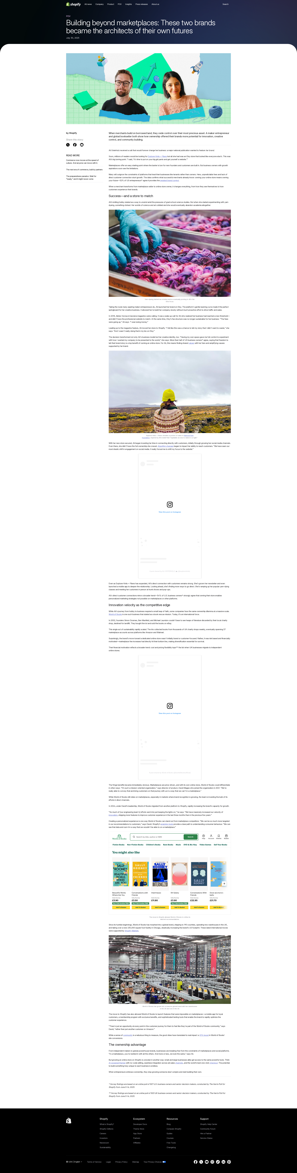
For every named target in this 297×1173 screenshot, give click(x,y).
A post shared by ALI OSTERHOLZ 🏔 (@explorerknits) (170, 571)
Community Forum (207, 1129)
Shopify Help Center (208, 1124)
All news (88, 4)
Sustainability (105, 1147)
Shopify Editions (106, 1129)
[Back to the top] (68, 1121)
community (127, 1035)
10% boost (204, 1035)
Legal (108, 1162)
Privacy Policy (121, 1162)
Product (110, 4)
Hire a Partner (205, 1133)
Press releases (142, 4)
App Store (137, 1133)
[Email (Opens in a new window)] (82, 145)
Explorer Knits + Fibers (157, 156)
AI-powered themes (117, 1063)
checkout (214, 1063)
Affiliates (136, 1143)
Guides (169, 1133)
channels (179, 1063)
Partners (136, 1138)
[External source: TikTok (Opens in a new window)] (218, 1162)
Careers (103, 1133)
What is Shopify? (107, 1124)
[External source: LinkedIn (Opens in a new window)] (223, 1162)
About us (155, 4)
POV (120, 4)
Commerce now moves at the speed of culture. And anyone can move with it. (82, 161)
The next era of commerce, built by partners (84, 169)
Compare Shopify (174, 1129)
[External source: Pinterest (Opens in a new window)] (229, 1162)
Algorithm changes (165, 446)
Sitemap (135, 1162)
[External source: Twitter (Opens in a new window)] (68, 145)
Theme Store (138, 1129)
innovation (113, 815)
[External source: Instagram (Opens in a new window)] (212, 1162)
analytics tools (167, 824)
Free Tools (171, 1143)
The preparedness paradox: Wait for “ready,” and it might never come (81, 177)
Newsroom (104, 1143)
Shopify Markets (132, 931)
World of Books (115, 614)
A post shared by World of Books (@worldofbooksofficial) (170, 773)
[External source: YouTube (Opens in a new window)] (207, 1162)
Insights (128, 4)
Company (99, 4)
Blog (169, 1124)
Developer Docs (140, 1124)
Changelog (171, 1147)
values (191, 343)
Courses (170, 1138)
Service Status (206, 1138)
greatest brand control (169, 180)
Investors (104, 1138)
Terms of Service (94, 1162)
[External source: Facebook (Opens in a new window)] (75, 145)
